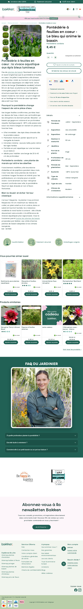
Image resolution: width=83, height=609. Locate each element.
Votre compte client (29, 553)
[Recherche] (79, 17)
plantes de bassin (15, 72)
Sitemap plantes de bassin (9, 568)
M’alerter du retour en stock (64, 71)
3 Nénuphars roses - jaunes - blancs (70, 328)
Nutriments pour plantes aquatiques (10, 282)
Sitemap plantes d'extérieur (8, 556)
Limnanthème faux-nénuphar (49, 282)
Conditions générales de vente (30, 557)
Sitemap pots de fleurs (10, 577)
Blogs (43, 570)
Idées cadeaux (47, 573)
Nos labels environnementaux (49, 554)
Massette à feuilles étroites (29, 282)
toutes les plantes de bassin (28, 218)
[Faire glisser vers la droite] (7, 58)
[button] (2, 17)
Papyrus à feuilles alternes (28, 328)
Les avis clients (47, 559)
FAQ (23, 547)
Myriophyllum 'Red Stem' (72, 281)
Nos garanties (47, 550)
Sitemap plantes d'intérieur (8, 573)
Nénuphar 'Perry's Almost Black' (10, 328)
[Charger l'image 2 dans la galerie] (5, 28)
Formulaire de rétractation (27, 563)
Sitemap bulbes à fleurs (11, 560)
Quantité (50, 53)
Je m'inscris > (42, 527)
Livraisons (45, 567)
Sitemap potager (8, 564)
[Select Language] (68, 10)
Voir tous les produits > (72, 349)
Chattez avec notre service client (73, 565)
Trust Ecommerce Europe (48, 563)
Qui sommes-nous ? (49, 547)
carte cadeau (47, 327)
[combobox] (59, 17)
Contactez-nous (28, 550)
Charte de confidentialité (31, 570)
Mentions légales (28, 567)
